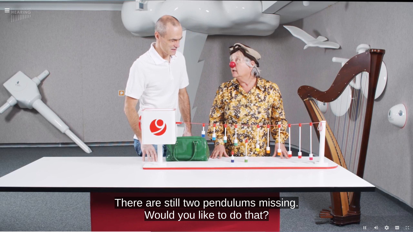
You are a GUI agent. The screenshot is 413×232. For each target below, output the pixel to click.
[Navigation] (7, 10)
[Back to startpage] (21, 15)
